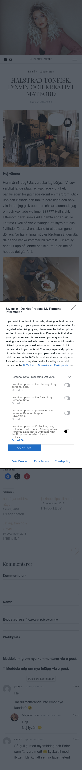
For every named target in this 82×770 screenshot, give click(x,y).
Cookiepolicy (62, 461)
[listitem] (41, 377)
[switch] (67, 385)
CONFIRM (24, 447)
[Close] (74, 309)
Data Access (41, 461)
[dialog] (41, 385)
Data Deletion (20, 461)
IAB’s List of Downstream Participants (45, 365)
